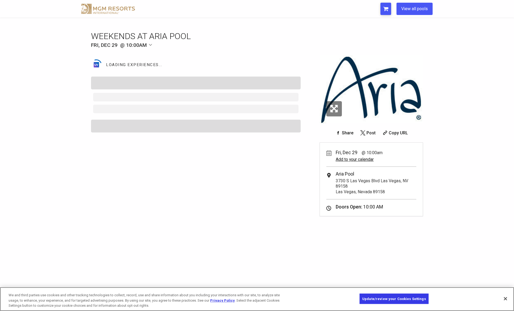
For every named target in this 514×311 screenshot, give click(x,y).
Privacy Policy (222, 300)
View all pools (414, 8)
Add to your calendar (355, 159)
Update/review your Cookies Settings (394, 299)
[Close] (505, 299)
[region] (257, 299)
